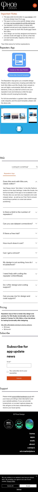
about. (32, 444)
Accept (28, 486)
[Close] (35, 477)
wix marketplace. (27, 451)
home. (32, 433)
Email (9, 362)
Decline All (10, 486)
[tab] (9, 173)
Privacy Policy (11, 481)
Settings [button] (19, 489)
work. (32, 440)
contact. (31, 448)
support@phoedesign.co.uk (21, 396)
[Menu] (35, 5)
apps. (32, 437)
